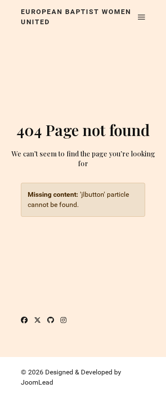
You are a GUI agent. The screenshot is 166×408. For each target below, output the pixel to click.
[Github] (50, 320)
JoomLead (37, 382)
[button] (141, 17)
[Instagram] (63, 320)
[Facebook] (24, 320)
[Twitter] (37, 320)
